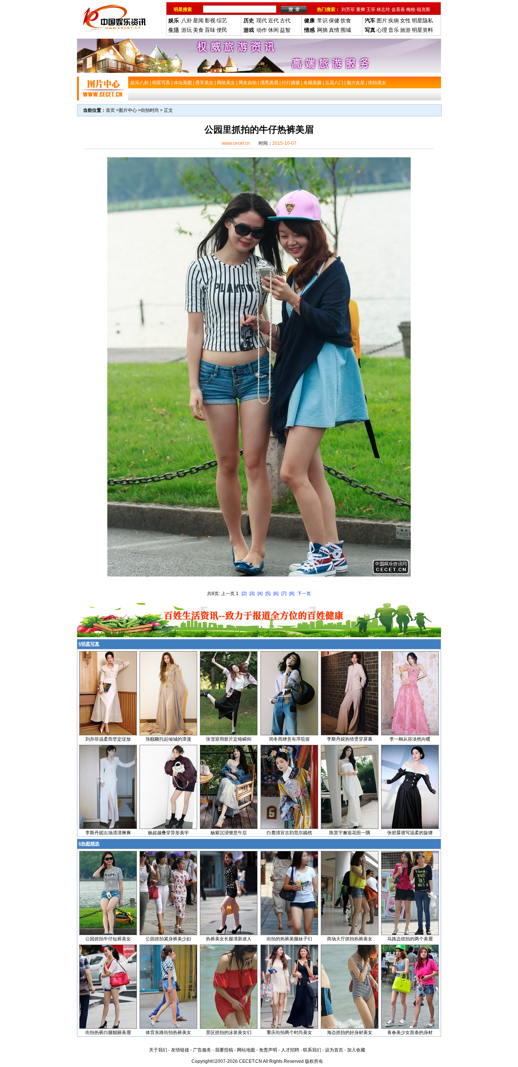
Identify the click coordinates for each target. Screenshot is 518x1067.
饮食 (346, 20)
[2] (244, 593)
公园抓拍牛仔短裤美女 (108, 939)
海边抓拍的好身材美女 (349, 1032)
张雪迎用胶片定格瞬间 (228, 739)
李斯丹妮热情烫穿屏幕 (349, 739)
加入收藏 (356, 1050)
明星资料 (422, 30)
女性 (405, 20)
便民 (222, 30)
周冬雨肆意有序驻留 (289, 739)
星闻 (198, 20)
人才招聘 (290, 1050)
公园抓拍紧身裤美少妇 (168, 939)
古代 (285, 20)
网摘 (322, 30)
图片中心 (128, 110)
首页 (110, 110)
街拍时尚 (150, 110)
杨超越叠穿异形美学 (168, 832)
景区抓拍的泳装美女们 (228, 1032)
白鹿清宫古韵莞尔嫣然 (289, 832)
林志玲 (383, 9)
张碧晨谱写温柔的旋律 (410, 832)
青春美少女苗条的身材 (410, 1032)
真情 (334, 30)
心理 (382, 30)
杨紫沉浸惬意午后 (228, 832)
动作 (261, 30)
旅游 (405, 30)
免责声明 (268, 1050)
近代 (273, 20)
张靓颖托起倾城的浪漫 (168, 739)
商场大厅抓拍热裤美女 (349, 939)
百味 (210, 30)
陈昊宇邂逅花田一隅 (349, 832)
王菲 (370, 9)
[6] (275, 593)
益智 (285, 30)
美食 (198, 30)
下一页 (304, 593)
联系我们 (312, 1050)
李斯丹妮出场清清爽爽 (108, 832)
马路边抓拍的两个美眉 (410, 939)
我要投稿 (224, 1050)
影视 (210, 20)
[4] (259, 593)
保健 (334, 20)
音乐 (393, 30)
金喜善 (398, 9)
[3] (252, 593)
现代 (261, 20)
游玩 (186, 30)
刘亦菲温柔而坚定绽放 (108, 739)
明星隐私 (422, 20)
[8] (291, 593)
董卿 (360, 9)
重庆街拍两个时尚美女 (289, 1032)
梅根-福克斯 (418, 9)
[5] (267, 593)
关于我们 (158, 1050)
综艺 (222, 20)
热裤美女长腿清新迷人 (228, 939)
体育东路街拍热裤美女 (168, 1032)
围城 (346, 30)
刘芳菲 (348, 9)
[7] (283, 593)
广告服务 (202, 1050)
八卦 (186, 20)
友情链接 (180, 1050)
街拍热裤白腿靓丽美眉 (108, 1032)
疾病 (393, 20)
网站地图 (246, 1050)
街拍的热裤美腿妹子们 (289, 939)
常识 (322, 20)
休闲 (273, 30)
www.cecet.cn (236, 143)
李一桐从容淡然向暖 (409, 739)
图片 (382, 20)
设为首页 (334, 1050)
